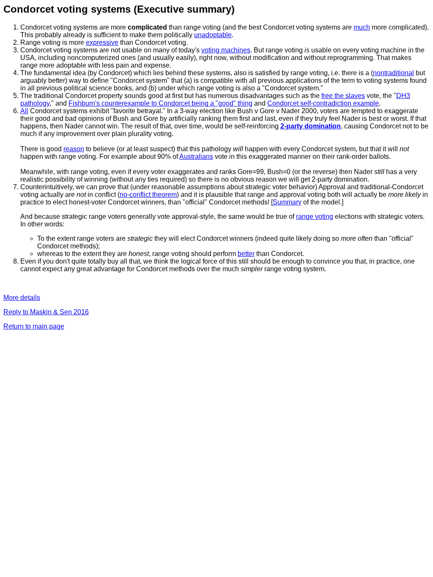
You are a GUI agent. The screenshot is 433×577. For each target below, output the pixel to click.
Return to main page (33, 326)
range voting (314, 216)
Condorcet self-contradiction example (323, 103)
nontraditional (393, 72)
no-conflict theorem (148, 194)
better (246, 253)
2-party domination (310, 126)
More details (21, 297)
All (24, 110)
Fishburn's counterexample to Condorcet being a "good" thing (160, 103)
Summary (287, 202)
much (362, 27)
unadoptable (213, 34)
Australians (196, 156)
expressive (102, 42)
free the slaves (343, 95)
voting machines (225, 50)
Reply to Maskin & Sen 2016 (46, 312)
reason (73, 148)
